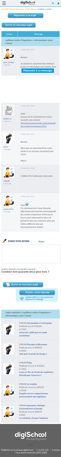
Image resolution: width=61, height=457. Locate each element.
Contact (56, 450)
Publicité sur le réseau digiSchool (17, 450)
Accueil (30, 3)
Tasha (30, 411)
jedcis (30, 347)
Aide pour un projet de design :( (33, 354)
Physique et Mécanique (37, 344)
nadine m (7, 118)
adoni (5, 146)
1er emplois (32, 384)
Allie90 (6, 180)
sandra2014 (8, 208)
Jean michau (8, 62)
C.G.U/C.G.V (42, 450)
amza (30, 326)
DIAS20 (31, 365)
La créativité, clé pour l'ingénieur (33, 418)
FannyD (31, 387)
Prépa (29, 363)
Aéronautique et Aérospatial (39, 323)
